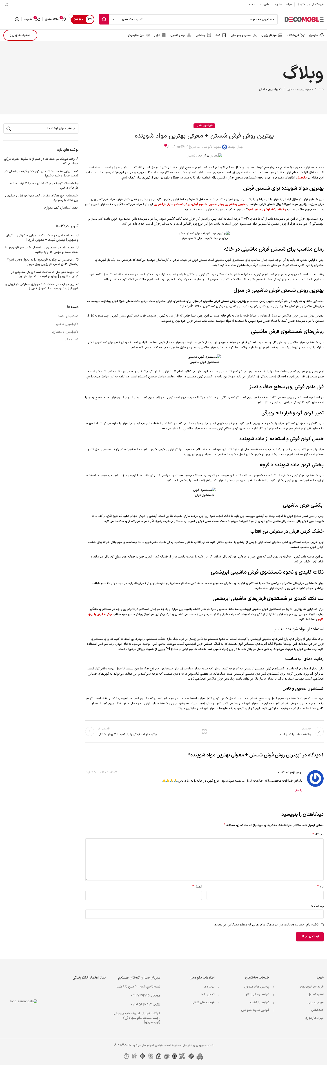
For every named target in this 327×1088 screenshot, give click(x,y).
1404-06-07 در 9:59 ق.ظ (101, 772)
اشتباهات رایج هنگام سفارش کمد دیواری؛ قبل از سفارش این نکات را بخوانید (41, 198)
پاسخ (298, 790)
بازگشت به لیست (204, 731)
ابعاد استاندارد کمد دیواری (61, 208)
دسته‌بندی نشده (68, 316)
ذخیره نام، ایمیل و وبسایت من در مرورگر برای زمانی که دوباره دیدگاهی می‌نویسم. (266, 924)
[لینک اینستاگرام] (6, 4)
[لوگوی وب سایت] (304, 19)
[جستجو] (104, 19)
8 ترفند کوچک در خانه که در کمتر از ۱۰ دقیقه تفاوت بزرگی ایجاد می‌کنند (41, 161)
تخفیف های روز (20, 35)
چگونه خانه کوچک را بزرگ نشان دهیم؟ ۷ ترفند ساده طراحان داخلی (44, 185)
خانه (321, 89)
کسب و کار (71, 339)
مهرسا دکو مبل (211, 147)
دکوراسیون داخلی (270, 89)
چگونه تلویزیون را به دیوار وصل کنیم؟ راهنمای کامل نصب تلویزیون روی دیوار (42, 262)
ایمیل (197, 886)
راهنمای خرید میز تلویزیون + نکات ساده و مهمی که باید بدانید (41, 249)
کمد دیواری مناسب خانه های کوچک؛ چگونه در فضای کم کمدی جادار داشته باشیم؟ (41, 173)
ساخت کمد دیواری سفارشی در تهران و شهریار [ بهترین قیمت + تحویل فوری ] (42, 237)
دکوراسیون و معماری (300, 89)
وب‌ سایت (317, 905)
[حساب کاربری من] (16, 19)
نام (320, 886)
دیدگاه (318, 834)
